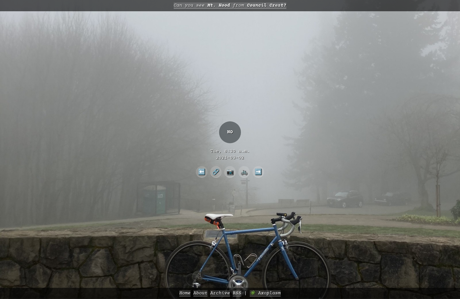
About (200, 293)
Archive (220, 293)
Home (185, 293)
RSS (237, 293)
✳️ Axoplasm (265, 293)
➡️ (258, 172)
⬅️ (201, 172)
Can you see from (230, 5)
